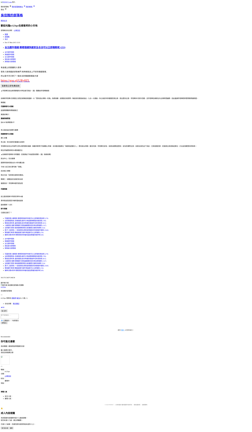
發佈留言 (4, 323)
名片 (6, 39)
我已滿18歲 (5, 428)
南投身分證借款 (10, 59)
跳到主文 (4, 21)
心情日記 (17, 30)
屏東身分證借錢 (10, 61)
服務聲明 (144, 404)
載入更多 (4, 311)
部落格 (7, 37)
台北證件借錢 (9, 57)
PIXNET (111, 404)
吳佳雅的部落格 (12, 15)
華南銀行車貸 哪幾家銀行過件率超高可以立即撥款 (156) (24, 232)
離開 (11, 428)
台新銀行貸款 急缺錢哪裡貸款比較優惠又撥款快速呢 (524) (25, 228)
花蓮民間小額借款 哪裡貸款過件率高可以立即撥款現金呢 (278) (26, 218)
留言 (18, 298)
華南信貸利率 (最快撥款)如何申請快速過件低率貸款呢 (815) (25, 223)
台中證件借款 (9, 52)
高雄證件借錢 (9, 54)
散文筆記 (16, 303)
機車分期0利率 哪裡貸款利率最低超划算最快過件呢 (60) (24, 235)
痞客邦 (14, 298)
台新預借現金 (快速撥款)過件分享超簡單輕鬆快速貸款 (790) (25, 221)
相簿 (6, 34)
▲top (2, 307)
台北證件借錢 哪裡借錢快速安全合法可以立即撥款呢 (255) (35, 47)
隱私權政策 (137, 404)
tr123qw (3, 287)
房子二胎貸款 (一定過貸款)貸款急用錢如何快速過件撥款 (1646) (26, 230)
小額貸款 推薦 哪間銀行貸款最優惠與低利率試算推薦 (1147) (25, 225)
